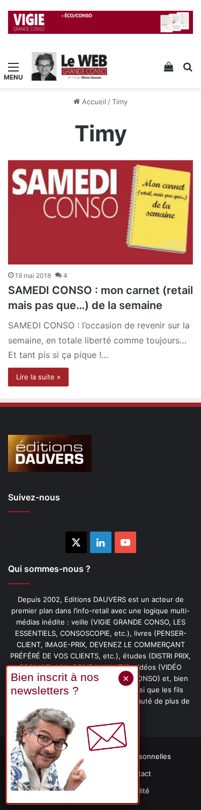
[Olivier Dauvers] (70, 66)
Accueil (93, 101)
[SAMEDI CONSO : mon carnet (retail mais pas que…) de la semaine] (100, 212)
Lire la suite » (38, 376)
